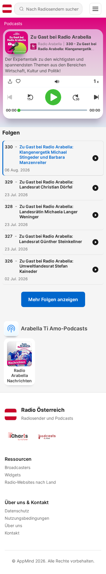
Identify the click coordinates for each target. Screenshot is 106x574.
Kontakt (12, 532)
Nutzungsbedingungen (27, 518)
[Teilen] (10, 81)
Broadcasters (17, 467)
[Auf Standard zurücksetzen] (30, 97)
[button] (57, 81)
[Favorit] (18, 81)
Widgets (13, 474)
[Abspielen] (53, 97)
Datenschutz (17, 510)
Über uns (13, 525)
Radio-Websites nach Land (30, 482)
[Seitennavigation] (95, 9)
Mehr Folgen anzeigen (53, 299)
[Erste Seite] (76, 97)
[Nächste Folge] (95, 97)
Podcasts (13, 23)
